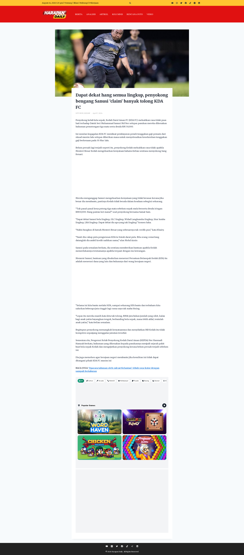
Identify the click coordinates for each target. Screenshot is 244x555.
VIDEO (150, 14)
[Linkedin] (137, 546)
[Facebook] (186, 3)
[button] (130, 3)
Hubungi (84, 3)
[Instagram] (177, 3)
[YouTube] (107, 546)
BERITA (78, 14)
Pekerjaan (93, 3)
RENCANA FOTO (135, 14)
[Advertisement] (122, 178)
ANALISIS (91, 14)
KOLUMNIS (117, 14)
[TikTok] (127, 546)
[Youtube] (172, 3)
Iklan (76, 3)
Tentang (68, 3)
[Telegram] (194, 3)
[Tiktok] (190, 3)
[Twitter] (181, 3)
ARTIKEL (104, 14)
